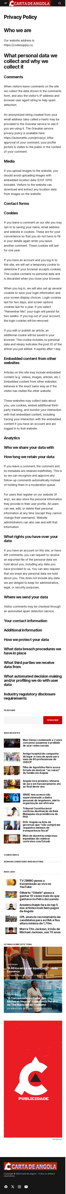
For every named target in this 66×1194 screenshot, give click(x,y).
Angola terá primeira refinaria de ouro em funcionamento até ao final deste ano (42, 784)
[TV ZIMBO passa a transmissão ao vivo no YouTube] (11, 882)
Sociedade (13, 964)
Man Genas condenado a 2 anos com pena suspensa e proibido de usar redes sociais (42, 743)
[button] (6, 3)
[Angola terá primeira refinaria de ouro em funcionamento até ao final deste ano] (12, 784)
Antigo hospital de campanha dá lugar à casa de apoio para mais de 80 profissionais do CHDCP (41, 758)
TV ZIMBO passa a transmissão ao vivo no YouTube (35, 884)
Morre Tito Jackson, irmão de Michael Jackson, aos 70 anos (40, 930)
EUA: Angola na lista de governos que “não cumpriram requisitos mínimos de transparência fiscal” (41, 826)
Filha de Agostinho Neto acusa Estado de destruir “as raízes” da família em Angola (41, 770)
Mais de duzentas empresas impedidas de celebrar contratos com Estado (40, 838)
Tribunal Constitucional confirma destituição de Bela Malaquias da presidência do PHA (40, 812)
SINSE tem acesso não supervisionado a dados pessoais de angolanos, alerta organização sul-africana (41, 799)
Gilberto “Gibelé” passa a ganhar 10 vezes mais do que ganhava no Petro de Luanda (39, 896)
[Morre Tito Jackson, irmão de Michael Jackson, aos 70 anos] (11, 930)
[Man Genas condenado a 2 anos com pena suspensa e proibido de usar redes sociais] (12, 743)
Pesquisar (9, 710)
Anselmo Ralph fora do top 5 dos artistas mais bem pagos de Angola (39, 908)
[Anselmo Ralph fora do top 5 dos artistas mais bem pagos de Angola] (11, 906)
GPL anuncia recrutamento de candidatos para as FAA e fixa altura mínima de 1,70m (40, 920)
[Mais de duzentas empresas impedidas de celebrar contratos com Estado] (12, 839)
